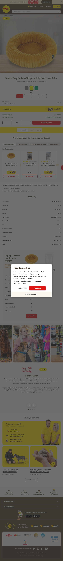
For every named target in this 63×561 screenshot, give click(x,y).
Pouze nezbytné (22, 288)
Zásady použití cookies (19, 283)
